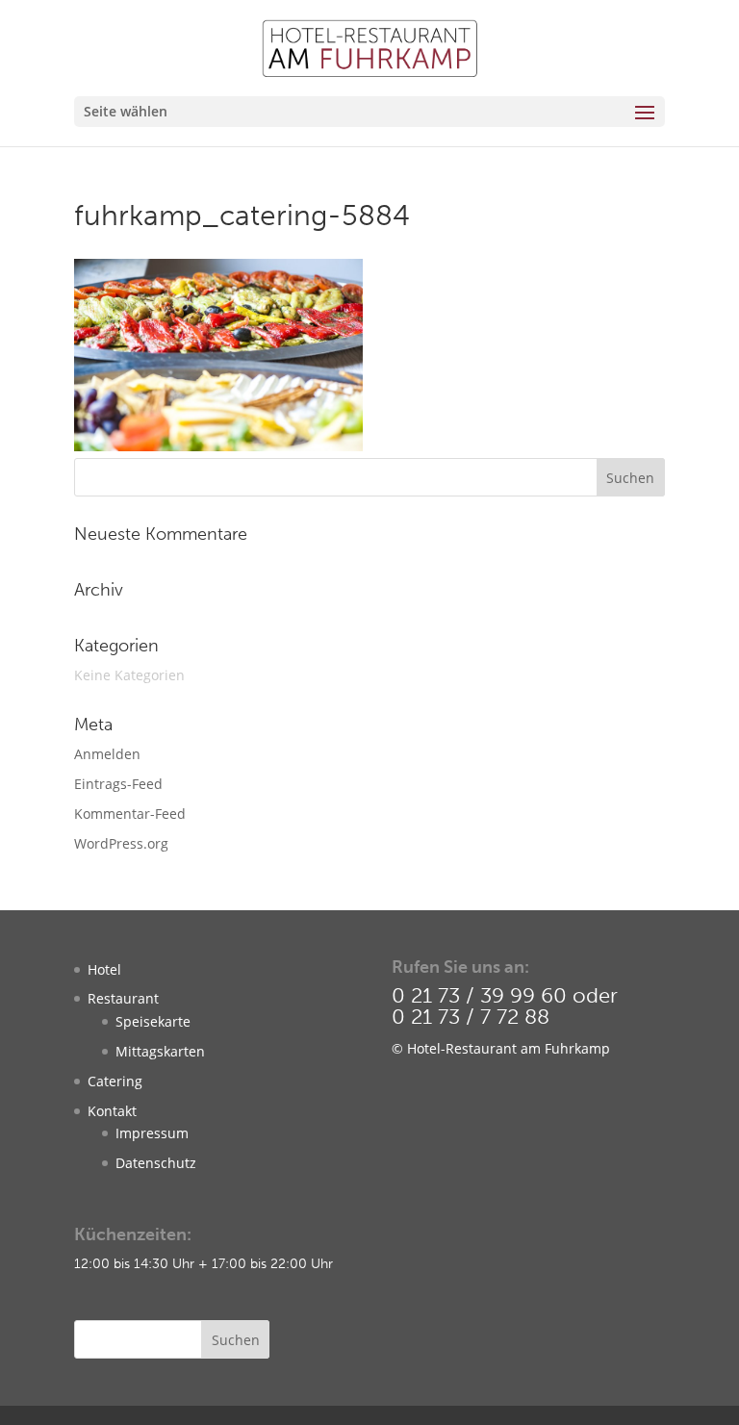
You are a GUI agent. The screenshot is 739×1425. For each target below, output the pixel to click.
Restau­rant (123, 998)
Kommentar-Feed (130, 813)
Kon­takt (112, 1111)
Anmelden (107, 754)
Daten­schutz (155, 1163)
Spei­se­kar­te (153, 1021)
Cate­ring (115, 1081)
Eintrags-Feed (118, 784)
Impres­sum (152, 1133)
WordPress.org (121, 843)
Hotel (104, 969)
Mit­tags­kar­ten (160, 1051)
